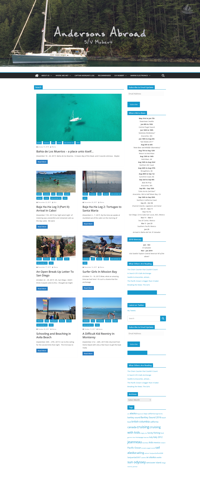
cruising (143, 427)
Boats (39, 143)
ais (128, 414)
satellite (143, 457)
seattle (158, 457)
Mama (54, 147)
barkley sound (133, 417)
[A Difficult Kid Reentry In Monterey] (102, 308)
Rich (55, 202)
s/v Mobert (119, 75)
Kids (53, 143)
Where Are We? (62, 75)
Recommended (104, 75)
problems (54, 321)
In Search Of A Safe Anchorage (139, 273)
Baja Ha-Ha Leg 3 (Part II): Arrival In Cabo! (53, 208)
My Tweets (131, 310)
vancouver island (153, 462)
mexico (157, 442)
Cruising (46, 143)
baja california (149, 414)
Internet (146, 437)
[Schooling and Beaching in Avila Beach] (56, 308)
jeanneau (134, 442)
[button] (50, 75)
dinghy (142, 433)
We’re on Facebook (137, 352)
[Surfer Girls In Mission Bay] (102, 246)
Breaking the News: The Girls (138, 285)
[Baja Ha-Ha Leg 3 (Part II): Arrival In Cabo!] (56, 182)
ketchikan (145, 443)
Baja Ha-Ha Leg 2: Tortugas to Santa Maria (102, 208)
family (150, 433)
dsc (146, 433)
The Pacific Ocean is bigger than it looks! (143, 281)
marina (60, 194)
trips (78, 143)
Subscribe (134, 104)
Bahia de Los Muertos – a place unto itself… (65, 151)
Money (67, 194)
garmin (129, 437)
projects (144, 448)
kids (151, 442)
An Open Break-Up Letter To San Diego (55, 273)
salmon (146, 453)
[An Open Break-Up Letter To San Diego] (56, 246)
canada (131, 427)
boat (129, 422)
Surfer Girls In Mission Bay (100, 272)
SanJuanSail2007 (134, 457)
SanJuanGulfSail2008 (156, 453)
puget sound (151, 448)
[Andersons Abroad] (100, 1)
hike (134, 437)
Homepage (139, 437)
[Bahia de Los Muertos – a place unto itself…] (79, 117)
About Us (45, 75)
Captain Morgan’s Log (84, 75)
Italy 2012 (157, 437)
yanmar (135, 466)
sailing (39, 198)
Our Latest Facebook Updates (142, 292)
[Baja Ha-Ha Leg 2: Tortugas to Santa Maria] (102, 182)
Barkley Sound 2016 (151, 417)
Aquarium (140, 414)
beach (164, 418)
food (162, 433)
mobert (163, 443)
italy (151, 437)
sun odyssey (136, 462)
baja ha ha (158, 414)
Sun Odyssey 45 (68, 143)
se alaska (151, 457)
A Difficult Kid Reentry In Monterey (98, 335)
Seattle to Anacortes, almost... (138, 277)
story (59, 143)
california (154, 421)
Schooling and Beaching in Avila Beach (53, 335)
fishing (156, 432)
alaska (133, 413)
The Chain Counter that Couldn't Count (142, 269)
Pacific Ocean (134, 447)
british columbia (140, 421)
